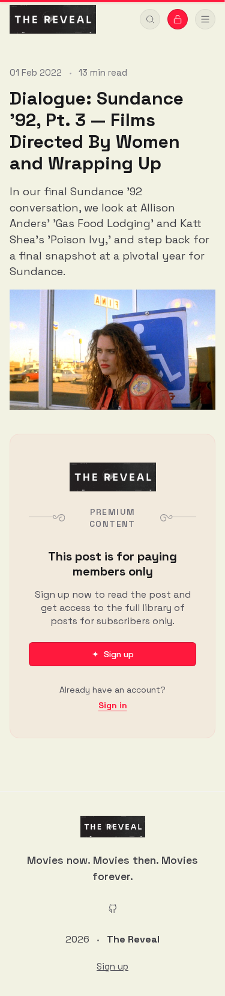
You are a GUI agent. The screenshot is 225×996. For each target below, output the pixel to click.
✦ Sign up (113, 654)
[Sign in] (177, 19)
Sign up (112, 966)
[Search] (150, 19)
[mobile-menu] (205, 19)
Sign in (112, 705)
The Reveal (133, 939)
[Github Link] (113, 908)
